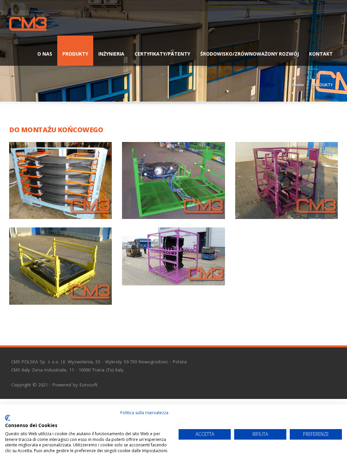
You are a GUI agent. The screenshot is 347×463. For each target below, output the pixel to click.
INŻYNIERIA (111, 54)
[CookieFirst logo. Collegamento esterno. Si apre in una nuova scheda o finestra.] (7, 418)
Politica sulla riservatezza (144, 413)
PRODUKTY (75, 54)
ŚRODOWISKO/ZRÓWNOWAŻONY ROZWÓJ (249, 54)
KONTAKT (321, 54)
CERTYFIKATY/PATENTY (162, 54)
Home (298, 85)
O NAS (44, 54)
